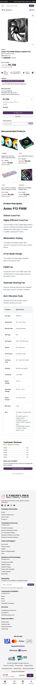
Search (31, 5)
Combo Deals (5, 622)
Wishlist (3, 549)
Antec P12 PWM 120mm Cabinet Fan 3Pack (13, 81)
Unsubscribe (20, 587)
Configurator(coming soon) (8, 610)
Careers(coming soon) (7, 514)
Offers (33, 10)
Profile (3, 512)
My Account (4, 544)
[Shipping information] (17, 102)
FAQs (2, 553)
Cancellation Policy (7, 668)
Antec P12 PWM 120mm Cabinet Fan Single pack (14, 84)
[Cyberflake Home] (2, 5)
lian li (20, 153)
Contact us (4, 519)
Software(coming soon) (7, 615)
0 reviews (13, 57)
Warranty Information (28, 668)
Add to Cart (19, 112)
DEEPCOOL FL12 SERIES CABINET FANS (24, 188)
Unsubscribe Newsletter (18, 671)
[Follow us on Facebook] (2, 505)
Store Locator (5, 517)
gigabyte (4, 153)
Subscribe (30, 584)
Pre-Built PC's (5, 612)
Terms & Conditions (8, 665)
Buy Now (18, 116)
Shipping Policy (28, 665)
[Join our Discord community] (14, 505)
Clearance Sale (5, 624)
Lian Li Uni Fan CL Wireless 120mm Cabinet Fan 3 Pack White (8, 188)
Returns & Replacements (8, 551)
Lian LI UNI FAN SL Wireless (25, 156)
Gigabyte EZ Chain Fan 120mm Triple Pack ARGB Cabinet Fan (8, 157)
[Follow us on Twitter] (8, 505)
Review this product (18, 468)
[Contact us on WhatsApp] (11, 505)
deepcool (21, 185)
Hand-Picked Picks (6, 626)
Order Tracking (5, 546)
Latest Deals (4, 629)
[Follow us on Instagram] (5, 505)
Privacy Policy (19, 665)
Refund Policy (17, 668)
